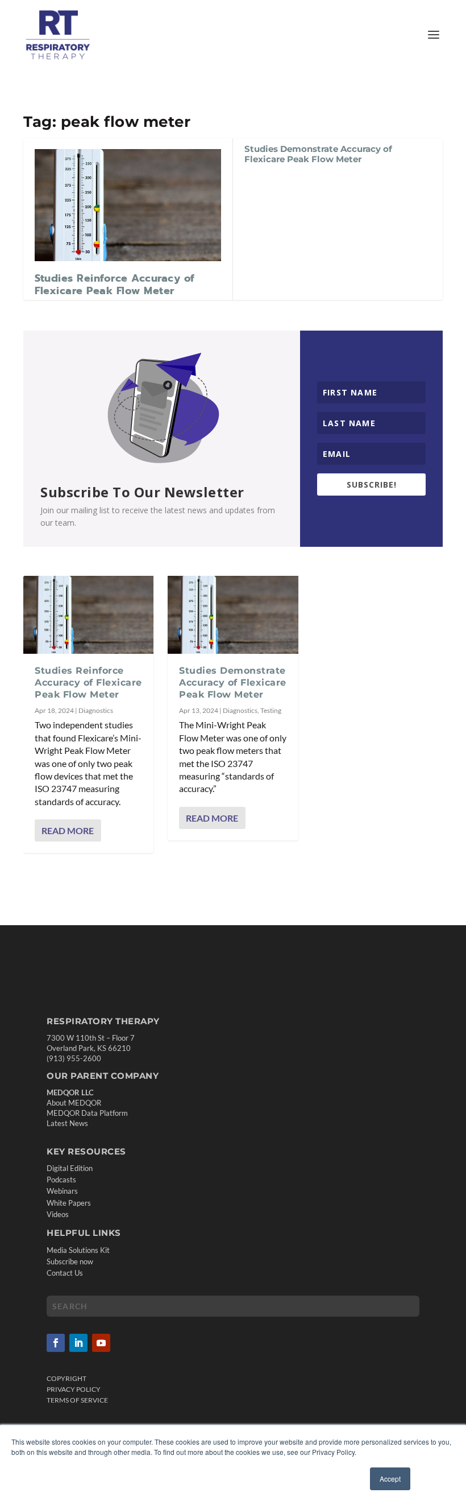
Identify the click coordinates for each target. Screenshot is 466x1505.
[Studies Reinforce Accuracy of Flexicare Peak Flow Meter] (128, 205)
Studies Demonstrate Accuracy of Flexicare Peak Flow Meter (318, 153)
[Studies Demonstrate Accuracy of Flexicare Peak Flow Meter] (233, 615)
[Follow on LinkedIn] (78, 1343)
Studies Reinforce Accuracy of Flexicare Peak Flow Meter (115, 284)
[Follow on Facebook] (56, 1343)
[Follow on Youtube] (101, 1343)
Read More (67, 830)
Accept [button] (390, 1478)
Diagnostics (95, 710)
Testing (270, 710)
